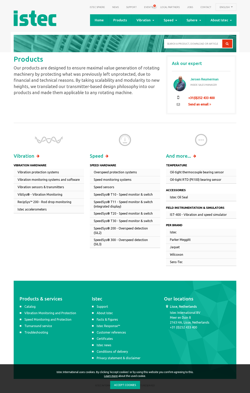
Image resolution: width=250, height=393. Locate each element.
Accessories (176, 190)
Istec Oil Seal (179, 197)
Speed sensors (104, 187)
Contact (205, 7)
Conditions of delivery (112, 351)
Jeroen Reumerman (204, 79)
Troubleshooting (36, 332)
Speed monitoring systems (112, 179)
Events (148, 6)
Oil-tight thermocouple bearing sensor (197, 172)
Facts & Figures (107, 319)
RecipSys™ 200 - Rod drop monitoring (44, 202)
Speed (168, 20)
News (115, 7)
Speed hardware (103, 165)
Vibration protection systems (38, 172)
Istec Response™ (108, 326)
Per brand (174, 225)
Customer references (111, 332)
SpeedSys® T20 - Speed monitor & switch (123, 213)
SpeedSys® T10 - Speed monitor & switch (123, 194)
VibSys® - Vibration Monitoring (40, 194)
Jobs (190, 7)
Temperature (176, 165)
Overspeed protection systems (115, 172)
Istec (173, 232)
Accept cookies (125, 385)
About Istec (219, 20)
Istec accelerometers (32, 209)
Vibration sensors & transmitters (41, 187)
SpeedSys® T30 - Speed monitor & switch (123, 221)
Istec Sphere (97, 7)
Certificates (105, 338)
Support (131, 7)
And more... (179, 156)
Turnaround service (38, 326)
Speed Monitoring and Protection (47, 319)
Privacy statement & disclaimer (118, 358)
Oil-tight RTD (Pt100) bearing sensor (195, 179)
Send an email (198, 104)
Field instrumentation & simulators (195, 207)
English (225, 7)
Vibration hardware (30, 165)
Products (120, 20)
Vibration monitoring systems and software (49, 179)
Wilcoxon (176, 254)
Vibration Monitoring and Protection (50, 313)
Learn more (111, 376)
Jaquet (175, 247)
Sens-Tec (176, 262)
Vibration (144, 20)
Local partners (170, 7)
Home (99, 20)
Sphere (192, 20)
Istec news (104, 345)
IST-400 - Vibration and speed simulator (198, 214)
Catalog (30, 306)
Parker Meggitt (180, 239)
